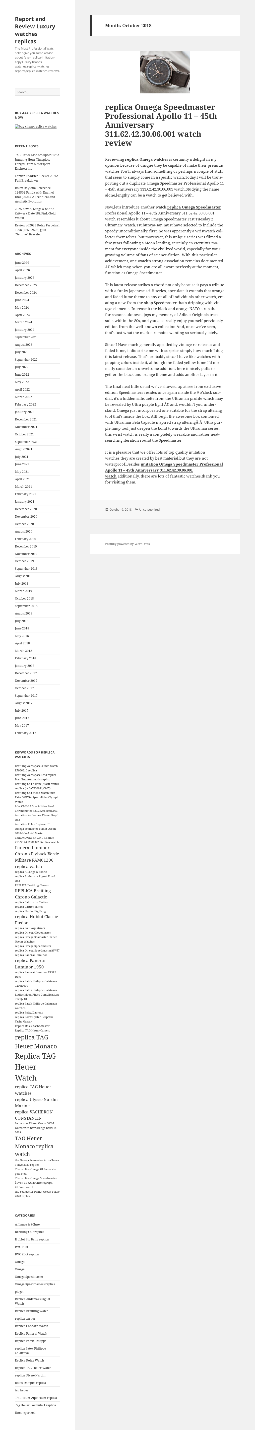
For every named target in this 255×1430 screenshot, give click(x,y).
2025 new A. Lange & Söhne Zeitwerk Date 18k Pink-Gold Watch (35, 213)
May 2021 (22, 472)
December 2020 (26, 509)
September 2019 (26, 568)
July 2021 (21, 457)
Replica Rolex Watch (29, 1360)
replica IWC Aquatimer (30, 928)
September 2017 (26, 695)
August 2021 (23, 449)
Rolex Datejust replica (30, 1383)
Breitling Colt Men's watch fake (35, 793)
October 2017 (24, 688)
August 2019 (23, 576)
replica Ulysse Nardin (30, 1375)
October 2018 (24, 598)
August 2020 (23, 531)
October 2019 (24, 561)
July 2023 (21, 352)
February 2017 (25, 733)
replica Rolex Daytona (29, 1012)
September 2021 (26, 442)
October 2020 (24, 524)
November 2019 (26, 554)
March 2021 (23, 486)
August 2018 (23, 613)
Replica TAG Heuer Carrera (32, 1030)
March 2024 (23, 322)
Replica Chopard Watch (31, 1326)
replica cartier (25, 1318)
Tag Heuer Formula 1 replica (35, 1405)
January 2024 (24, 330)
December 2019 (26, 546)
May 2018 (22, 636)
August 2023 (23, 344)
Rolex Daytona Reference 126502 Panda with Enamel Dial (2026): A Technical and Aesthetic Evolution (35, 195)
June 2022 (22, 374)
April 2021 (22, 479)
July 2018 (21, 621)
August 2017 (23, 703)
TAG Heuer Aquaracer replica (36, 1398)
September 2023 (26, 337)
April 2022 (22, 389)
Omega (20, 1262)
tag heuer (21, 1390)
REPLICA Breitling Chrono (32, 885)
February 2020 (25, 539)
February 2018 (25, 658)
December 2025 (26, 285)
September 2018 (26, 606)
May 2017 (22, 725)
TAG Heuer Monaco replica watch (34, 1146)
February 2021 (25, 494)
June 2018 (22, 628)
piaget (19, 1292)
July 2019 (21, 583)
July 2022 (21, 367)
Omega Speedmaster (29, 1277)
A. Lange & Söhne (27, 1224)
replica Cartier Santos (29, 906)
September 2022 (26, 359)
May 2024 (22, 307)
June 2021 (22, 464)
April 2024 (22, 315)
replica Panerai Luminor (31, 955)
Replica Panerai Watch (31, 1333)
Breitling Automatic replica (32, 779)
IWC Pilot (21, 1247)
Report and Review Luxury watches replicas (35, 30)
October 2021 (24, 434)
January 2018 (24, 666)
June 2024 (22, 300)
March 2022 (23, 397)
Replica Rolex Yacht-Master (32, 1026)
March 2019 (23, 591)
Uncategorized (25, 1413)
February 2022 (25, 404)
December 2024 (26, 292)
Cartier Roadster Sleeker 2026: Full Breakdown (36, 178)
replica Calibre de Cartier (31, 902)
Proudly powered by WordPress (127, 544)
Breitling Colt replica (29, 1232)
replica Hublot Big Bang (30, 911)
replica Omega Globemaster (33, 932)
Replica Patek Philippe (30, 1341)
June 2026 (22, 263)
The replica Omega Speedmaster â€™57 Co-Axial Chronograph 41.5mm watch (36, 1182)
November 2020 (26, 516)
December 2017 (26, 673)
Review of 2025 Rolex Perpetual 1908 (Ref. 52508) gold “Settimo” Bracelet (37, 229)
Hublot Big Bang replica (32, 1239)
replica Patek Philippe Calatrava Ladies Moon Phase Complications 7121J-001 (37, 994)
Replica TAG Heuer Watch (35, 1067)
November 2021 (26, 427)
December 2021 (26, 419)
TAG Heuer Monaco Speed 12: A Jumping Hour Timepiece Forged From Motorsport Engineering (37, 162)
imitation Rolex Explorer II (32, 824)
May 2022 (22, 382)
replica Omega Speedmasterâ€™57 (37, 950)
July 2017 (21, 710)
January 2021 (24, 501)
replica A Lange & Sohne (31, 872)
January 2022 (24, 412)
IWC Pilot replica (27, 1254)
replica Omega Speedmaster (33, 946)
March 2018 (23, 651)
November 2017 (26, 681)
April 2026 (22, 270)
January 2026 (24, 277)
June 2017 (22, 718)
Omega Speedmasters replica (35, 1284)
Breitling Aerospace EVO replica (36, 775)
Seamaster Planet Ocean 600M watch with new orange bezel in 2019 (36, 1128)
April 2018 (22, 643)
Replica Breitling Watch (32, 1311)
